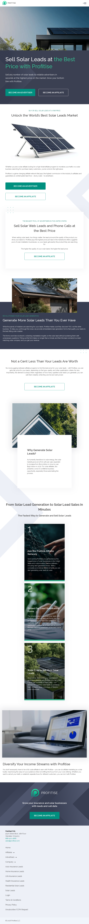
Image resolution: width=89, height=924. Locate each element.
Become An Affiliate (44, 815)
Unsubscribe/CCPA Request (16, 910)
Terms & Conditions (13, 900)
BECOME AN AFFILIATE (53, 92)
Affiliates (8, 852)
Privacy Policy (11, 905)
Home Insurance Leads (14, 871)
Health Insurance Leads (14, 881)
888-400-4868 (10, 838)
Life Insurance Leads (13, 876)
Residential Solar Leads (14, 886)
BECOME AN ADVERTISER (20, 92)
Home (7, 848)
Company (9, 862)
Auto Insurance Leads (14, 867)
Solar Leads (10, 890)
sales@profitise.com (12, 841)
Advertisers (9, 857)
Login (7, 895)
